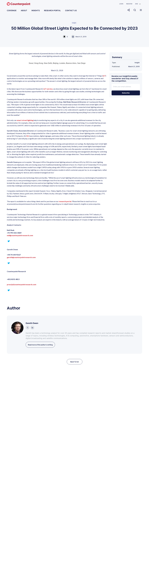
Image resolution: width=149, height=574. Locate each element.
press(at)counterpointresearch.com (21, 284)
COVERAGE (11, 10)
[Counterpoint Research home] (18, 4)
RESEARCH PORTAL (52, 10)
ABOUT (24, 10)
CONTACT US (71, 10)
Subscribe (126, 93)
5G (28, 136)
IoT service (48, 89)
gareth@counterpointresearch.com (21, 257)
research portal (65, 201)
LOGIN (121, 4)
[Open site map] (141, 10)
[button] (138, 4)
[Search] (134, 10)
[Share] (128, 10)
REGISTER (129, 4)
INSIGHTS (36, 10)
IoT (104, 76)
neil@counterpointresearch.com (20, 235)
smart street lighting (25, 120)
